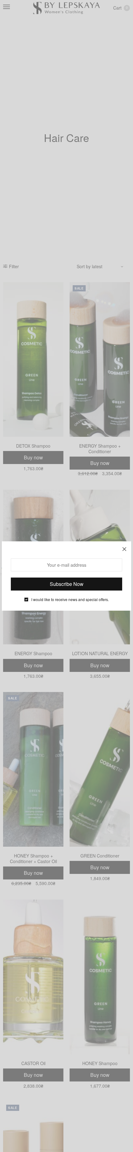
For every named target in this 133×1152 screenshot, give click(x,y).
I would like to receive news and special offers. (70, 599)
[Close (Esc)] (124, 548)
